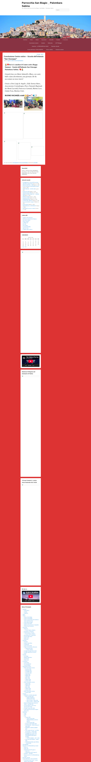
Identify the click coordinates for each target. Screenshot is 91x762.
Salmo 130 (26, 748)
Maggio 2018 (27, 675)
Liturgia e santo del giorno (28, 217)
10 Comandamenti (27, 663)
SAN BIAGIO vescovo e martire (29, 208)
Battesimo (26, 628)
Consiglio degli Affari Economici (30, 652)
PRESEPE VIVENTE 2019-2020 (30, 695)
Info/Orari (25, 39)
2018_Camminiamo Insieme (29, 667)
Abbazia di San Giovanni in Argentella (31, 624)
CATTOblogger (58, 43)
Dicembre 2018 (28, 669)
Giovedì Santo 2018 (30, 722)
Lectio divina (26, 662)
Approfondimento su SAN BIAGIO (29, 205)
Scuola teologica (27, 665)
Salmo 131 (27, 751)
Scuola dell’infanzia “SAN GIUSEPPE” (35, 49)
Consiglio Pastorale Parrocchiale (30, 650)
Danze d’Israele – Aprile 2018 (32, 700)
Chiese (37, 39)
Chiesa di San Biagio (28, 617)
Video (25, 713)
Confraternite (26, 644)
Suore (25, 653)
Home (31, 39)
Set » (26, 246)
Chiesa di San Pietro (28, 623)
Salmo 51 (26, 747)
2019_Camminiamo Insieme (29, 682)
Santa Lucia (26, 660)
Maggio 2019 (27, 684)
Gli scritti (24, 224)
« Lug (23, 246)
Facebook (65, 13)
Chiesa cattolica (26, 221)
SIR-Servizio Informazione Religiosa (30, 218)
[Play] (23, 365)
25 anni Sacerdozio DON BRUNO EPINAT (31, 186)
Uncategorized (15, 162)
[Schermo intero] (37, 365)
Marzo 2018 (27, 678)
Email (68, 13)
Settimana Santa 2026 (27, 192)
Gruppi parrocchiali (29, 648)
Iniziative (43, 43)
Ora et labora (25, 225)
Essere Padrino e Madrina (30, 630)
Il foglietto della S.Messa (27, 229)
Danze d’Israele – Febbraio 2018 (33, 701)
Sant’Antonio (26, 658)
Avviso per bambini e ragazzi (28, 201)
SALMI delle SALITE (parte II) (31, 752)
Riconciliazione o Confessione (30, 635)
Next (42, 54)
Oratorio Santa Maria (28, 643)
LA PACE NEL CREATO (27, 200)
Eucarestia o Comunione (29, 631)
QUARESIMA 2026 (26, 199)
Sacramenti (44, 39)
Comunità (51, 39)
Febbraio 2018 (28, 679)
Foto (25, 715)
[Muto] (35, 365)
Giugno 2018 (27, 674)
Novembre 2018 (28, 670)
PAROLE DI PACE (26, 196)
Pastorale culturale (55, 46)
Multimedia (50, 43)
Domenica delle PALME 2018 (31, 723)
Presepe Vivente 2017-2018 (29, 708)
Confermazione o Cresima (29, 632)
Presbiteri (26, 641)
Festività (58, 39)
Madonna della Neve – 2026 (28, 184)
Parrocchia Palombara (19, 60)
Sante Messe (26, 610)
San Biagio (26, 656)
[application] (31, 361)
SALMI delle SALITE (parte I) (29, 749)
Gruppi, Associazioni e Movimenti (30, 646)
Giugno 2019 (27, 683)
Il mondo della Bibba (27, 226)
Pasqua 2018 (27, 717)
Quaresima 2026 (26, 198)
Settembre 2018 (28, 673)
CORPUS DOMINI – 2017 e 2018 (33, 738)
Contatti (25, 611)
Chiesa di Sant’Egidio (28, 618)
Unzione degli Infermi (28, 636)
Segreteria (26, 613)
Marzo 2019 (27, 687)
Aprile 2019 (27, 686)
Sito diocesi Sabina (26, 220)
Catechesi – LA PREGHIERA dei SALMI (40, 46)
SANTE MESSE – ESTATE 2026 (29, 188)
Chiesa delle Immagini (28, 622)
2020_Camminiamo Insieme (29, 691)
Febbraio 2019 (28, 688)
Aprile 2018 (27, 676)
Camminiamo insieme (33, 43)
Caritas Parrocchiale (28, 645)
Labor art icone (25, 228)
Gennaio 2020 (28, 692)
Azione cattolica (49, 49)
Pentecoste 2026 (26, 191)
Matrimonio (26, 639)
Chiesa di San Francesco (29, 626)
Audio (25, 714)
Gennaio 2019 (28, 689)
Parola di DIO (25, 204)
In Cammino (65, 39)
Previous (38, 54)
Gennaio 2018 (28, 680)
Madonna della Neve (28, 657)
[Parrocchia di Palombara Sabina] (45, 26)
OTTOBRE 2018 (28, 671)
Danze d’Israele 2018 (29, 696)
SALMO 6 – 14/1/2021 (28, 753)
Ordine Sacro (26, 637)
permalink (36, 162)
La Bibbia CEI (25, 222)
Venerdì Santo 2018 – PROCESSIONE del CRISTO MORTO (32, 720)
